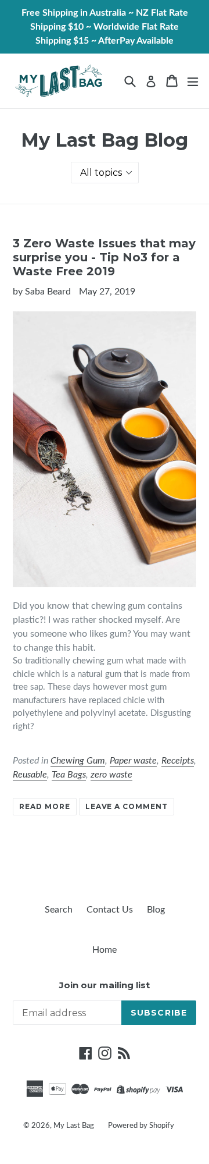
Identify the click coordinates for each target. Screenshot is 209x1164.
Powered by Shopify (141, 1126)
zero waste (111, 774)
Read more (44, 806)
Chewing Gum (78, 760)
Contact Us (110, 909)
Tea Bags (69, 774)
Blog (156, 909)
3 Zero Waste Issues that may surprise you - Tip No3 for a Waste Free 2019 (104, 257)
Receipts (177, 760)
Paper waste (133, 760)
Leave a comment (126, 806)
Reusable (30, 774)
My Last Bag (73, 1126)
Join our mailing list (104, 985)
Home (104, 949)
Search (59, 909)
